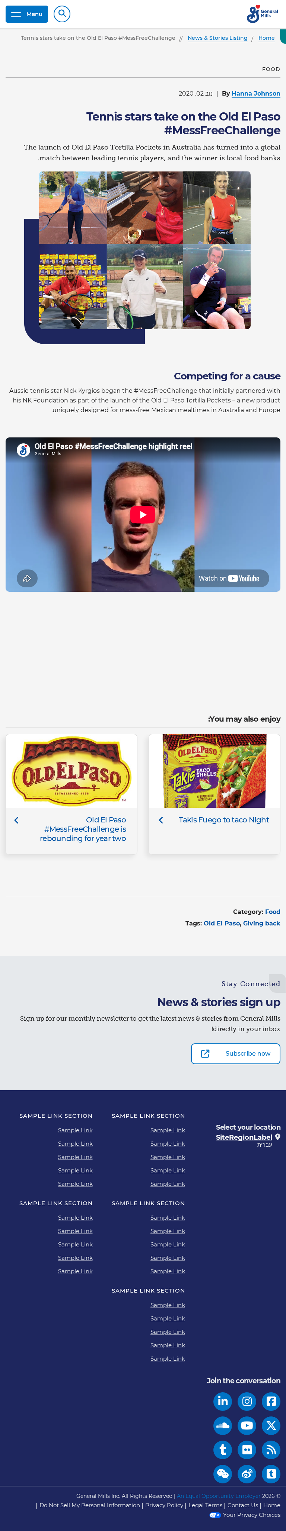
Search (62, 14)
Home (271, 1505)
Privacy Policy (164, 1505)
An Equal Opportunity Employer (219, 1496)
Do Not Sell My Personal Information (89, 1505)
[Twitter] (271, 1425)
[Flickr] (247, 1449)
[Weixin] (223, 1474)
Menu (34, 13)
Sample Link (167, 1130)
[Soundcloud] (222, 1425)
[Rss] (271, 1449)
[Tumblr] (223, 1449)
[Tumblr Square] (271, 1474)
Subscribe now (248, 1053)
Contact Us (243, 1505)
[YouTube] (247, 1425)
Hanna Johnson (256, 93)
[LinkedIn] (222, 1401)
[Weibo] (247, 1474)
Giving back (261, 923)
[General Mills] (262, 14)
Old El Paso (222, 923)
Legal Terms (205, 1505)
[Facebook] (271, 1401)
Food (272, 911)
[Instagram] (247, 1401)
